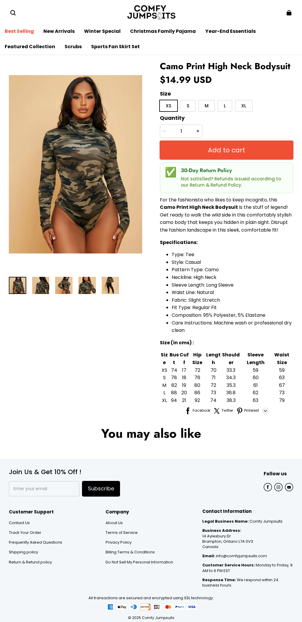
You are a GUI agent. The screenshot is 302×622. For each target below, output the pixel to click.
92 (197, 400)
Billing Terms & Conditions (130, 552)
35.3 (231, 385)
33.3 (230, 370)
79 (282, 400)
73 (213, 392)
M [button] (207, 106)
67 (282, 385)
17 (184, 370)
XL (164, 400)
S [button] (188, 106)
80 (197, 385)
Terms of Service (122, 532)
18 (184, 377)
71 (213, 377)
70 (213, 370)
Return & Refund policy (30, 562)
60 (256, 377)
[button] (13, 13)
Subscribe (101, 488)
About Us (114, 523)
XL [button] (243, 106)
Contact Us (19, 523)
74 (174, 370)
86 (197, 392)
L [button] (225, 106)
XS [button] (168, 106)
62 (255, 392)
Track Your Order (25, 532)
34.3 (231, 377)
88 (174, 392)
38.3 (231, 400)
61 (255, 385)
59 (255, 370)
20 (184, 392)
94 (174, 400)
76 (197, 377)
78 (174, 377)
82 (174, 385)
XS (164, 370)
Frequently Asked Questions (35, 542)
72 (197, 370)
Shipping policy (23, 552)
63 (282, 377)
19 (184, 385)
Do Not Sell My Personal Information (139, 562)
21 (184, 400)
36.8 (231, 392)
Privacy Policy (119, 542)
